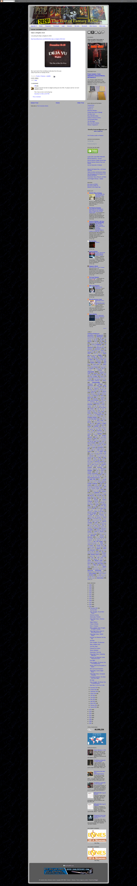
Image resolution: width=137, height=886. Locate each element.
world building (92, 573)
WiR (100, 567)
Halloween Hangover (102, 427)
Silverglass (99, 517)
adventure (90, 349)
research (96, 502)
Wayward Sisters (91, 562)
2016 (90, 604)
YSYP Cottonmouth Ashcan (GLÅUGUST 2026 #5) (99, 316)
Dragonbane (104, 400)
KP (88, 450)
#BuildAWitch (91, 335)
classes (102, 376)
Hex (105, 430)
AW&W (104, 353)
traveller (91, 545)
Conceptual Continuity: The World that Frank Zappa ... (97, 677)
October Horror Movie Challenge (95, 112)
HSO (89, 435)
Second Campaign (92, 512)
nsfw (90, 482)
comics (104, 380)
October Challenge (92, 483)
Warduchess (102, 559)
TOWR (101, 544)
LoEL (97, 454)
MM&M (102, 465)
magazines (90, 457)
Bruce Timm (103, 365)
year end (93, 576)
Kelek (94, 447)
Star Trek (104, 524)
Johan (104, 444)
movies (89, 472)
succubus (89, 526)
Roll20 (92, 505)
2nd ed (89, 341)
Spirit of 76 (90, 524)
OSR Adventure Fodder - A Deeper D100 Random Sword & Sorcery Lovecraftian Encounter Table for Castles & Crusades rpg (97, 227)
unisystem (92, 550)
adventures (98, 349)
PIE (96, 494)
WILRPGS (96, 567)
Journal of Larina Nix (94, 445)
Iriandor (103, 441)
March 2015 (93, 703)
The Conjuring (90, 538)
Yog (88, 578)
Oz (91, 492)
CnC (90, 379)
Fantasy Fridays (97, 413)
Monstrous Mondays (92, 110)
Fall (98, 411)
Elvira (103, 408)
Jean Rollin (90, 444)
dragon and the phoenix (93, 400)
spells (96, 522)
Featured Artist (91, 105)
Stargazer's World (93, 266)
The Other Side (90, 141)
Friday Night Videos (95, 419)
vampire (104, 553)
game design (100, 420)
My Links (77, 26)
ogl (101, 483)
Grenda (89, 426)
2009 (90, 719)
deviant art (93, 394)
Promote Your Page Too (92, 143)
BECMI (95, 358)
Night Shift (92, 479)
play (105, 494)
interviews (104, 439)
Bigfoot (91, 359)
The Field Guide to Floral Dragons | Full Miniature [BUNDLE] (97, 174)
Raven (89, 499)
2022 (90, 592)
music (102, 472)
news (103, 476)
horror (100, 434)
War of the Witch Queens (93, 123)
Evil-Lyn (94, 411)
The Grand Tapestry (94, 277)
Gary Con (104, 421)
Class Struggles (93, 376)
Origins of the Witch (95, 489)
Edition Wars (101, 406)
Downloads (56, 26)
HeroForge (99, 430)
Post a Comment (37, 96)
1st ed (95, 339)
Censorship (90, 370)
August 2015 (93, 693)
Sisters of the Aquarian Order (95, 518)
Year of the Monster (101, 576)
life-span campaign (98, 453)
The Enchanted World (92, 119)
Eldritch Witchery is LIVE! (100, 750)
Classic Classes (103, 377)
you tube (93, 578)
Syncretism (90, 532)
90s (88, 344)
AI (89, 350)
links (90, 454)
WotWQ (91, 575)
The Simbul (97, 540)
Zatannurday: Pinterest (95, 617)
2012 (90, 713)
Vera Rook (98, 556)
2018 (90, 600)
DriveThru (90, 404)
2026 (90, 585)
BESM (101, 358)
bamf (95, 355)
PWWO (89, 498)
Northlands (104, 480)
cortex (97, 385)
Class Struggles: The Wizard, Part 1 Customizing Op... (98, 683)
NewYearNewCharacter (94, 477)
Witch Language (96, 568)
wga (94, 563)
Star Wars (92, 640)
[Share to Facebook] (36, 78)
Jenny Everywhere (97, 444)
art (96, 352)
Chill (93, 374)
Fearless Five (92, 414)
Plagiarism (101, 494)
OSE (102, 489)
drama (103, 403)
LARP (96, 451)
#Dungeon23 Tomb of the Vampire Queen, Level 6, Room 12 (100, 816)
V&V (103, 551)
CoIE (104, 379)
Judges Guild (102, 445)
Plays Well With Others (93, 116)
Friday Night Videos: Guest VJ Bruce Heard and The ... (97, 632)
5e (105, 341)
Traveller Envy (100, 545)
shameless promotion (99, 515)
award (91, 355)
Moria (97, 470)
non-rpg (104, 479)
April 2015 (92, 701)
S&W (93, 508)
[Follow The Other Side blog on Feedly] (93, 152)
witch (104, 567)
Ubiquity (98, 548)
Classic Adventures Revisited (93, 377)
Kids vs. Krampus (94, 626)
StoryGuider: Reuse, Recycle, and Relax (97, 177)
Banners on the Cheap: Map (94, 187)
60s (91, 343)
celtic (102, 368)
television (90, 537)
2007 (90, 723)
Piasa (93, 494)
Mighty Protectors (95, 464)
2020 (90, 596)
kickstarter (100, 447)
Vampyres (91, 556)
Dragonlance (92, 401)
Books (41, 26)
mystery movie (103, 473)
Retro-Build (102, 502)
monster (90, 467)
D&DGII (100, 386)
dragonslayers (96, 403)
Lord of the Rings (103, 454)
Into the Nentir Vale (94, 441)
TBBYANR (92, 535)
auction (99, 353)
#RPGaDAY (100, 336)
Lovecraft (91, 456)
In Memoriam (101, 438)
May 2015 (92, 699)
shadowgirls (90, 515)
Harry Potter (98, 429)
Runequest (100, 507)
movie (102, 470)
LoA (94, 454)
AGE (105, 349)
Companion (90, 384)
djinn (90, 395)
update (100, 550)
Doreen (97, 397)
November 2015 (94, 687)
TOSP (97, 544)
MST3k (97, 472)
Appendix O (34, 26)
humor (96, 435)
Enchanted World (91, 410)
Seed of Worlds (93, 314)
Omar (96, 485)
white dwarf (100, 563)
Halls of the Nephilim (94, 285)
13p (100, 338)
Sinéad (104, 517)
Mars (98, 460)
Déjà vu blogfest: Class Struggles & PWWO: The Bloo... (97, 628)
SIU (104, 518)
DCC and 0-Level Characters (96, 668)
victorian (104, 556)
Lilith (105, 453)
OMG (100, 485)
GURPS (89, 427)
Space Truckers (95, 521)
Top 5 (93, 544)
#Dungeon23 (99, 335)
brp (98, 365)
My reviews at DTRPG (93, 184)
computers (100, 384)
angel (98, 350)
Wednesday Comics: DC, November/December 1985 (100, 302)
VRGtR (89, 559)
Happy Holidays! (94, 622)
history (103, 432)
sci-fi (101, 510)
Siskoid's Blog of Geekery (95, 193)
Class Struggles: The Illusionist (97, 642)
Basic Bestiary (91, 356)
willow (89, 567)
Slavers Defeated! (94, 650)
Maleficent (89, 460)
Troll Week (99, 547)
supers (91, 529)
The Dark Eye (99, 538)
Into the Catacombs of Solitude (95, 165)
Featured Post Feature (95, 648)
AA (105, 344)
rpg (96, 505)
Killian (93, 448)
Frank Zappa (102, 417)
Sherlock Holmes (91, 517)
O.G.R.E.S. (95, 482)
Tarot (101, 534)
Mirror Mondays (93, 465)
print (103, 495)
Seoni (100, 512)
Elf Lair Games (102, 407)
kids (88, 448)
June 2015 (92, 697)
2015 (90, 606)
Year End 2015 (93, 610)
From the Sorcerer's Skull (95, 299)
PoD (98, 495)
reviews (104, 504)
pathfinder (96, 492)
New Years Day (96, 476)
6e (94, 343)
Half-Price (94, 427)
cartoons (97, 368)
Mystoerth (84, 26)
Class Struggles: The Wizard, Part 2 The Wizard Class (98, 663)
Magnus (95, 458)
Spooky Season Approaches (98, 288)
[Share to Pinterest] (37, 78)
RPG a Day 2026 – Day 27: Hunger (97, 267)
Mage (95, 457)
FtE (93, 420)
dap (103, 388)
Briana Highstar (93, 365)
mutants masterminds (93, 473)
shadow (104, 512)
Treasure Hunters (91, 547)
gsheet (103, 426)
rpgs (95, 507)
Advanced (90, 347)
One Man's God (91, 114)
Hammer (91, 429)
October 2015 (93, 689)
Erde (103, 410)
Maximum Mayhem (99, 461)
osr (88, 491)
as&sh (89, 353)
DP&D (89, 398)
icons (91, 438)
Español (89, 411)
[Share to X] (34, 78)
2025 (90, 587)
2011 (90, 715)
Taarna (95, 532)
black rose (103, 359)
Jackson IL (101, 443)
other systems (102, 491)
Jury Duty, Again (94, 646)
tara (96, 534)
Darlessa (96, 389)
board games (96, 364)
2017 (90, 602)
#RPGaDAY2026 (91, 338)
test (96, 537)
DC (99, 391)
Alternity (93, 350)
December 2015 (94, 608)
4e (100, 341)
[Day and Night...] (93, 278)
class (105, 374)
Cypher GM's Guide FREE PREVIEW (96, 156)
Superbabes (90, 528)
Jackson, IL (90, 108)
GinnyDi (92, 425)
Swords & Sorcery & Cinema (94, 117)
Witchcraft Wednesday (94, 570)
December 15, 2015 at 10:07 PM (41, 93)
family (102, 411)
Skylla (89, 519)
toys (105, 544)
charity (89, 373)
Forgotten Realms (92, 417)
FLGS (99, 416)
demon (104, 391)
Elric (98, 408)
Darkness (97, 242)
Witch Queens (93, 26)
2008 (90, 721)
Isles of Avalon (91, 443)
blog (105, 361)
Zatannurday (100, 578)
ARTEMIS (103, 352)
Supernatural (103, 528)
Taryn (105, 534)
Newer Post (34, 103)
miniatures (103, 464)
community (96, 382)
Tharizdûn (101, 537)
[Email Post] (54, 76)
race (104, 498)
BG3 (105, 358)
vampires (104, 554)
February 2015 (93, 705)
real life (96, 501)
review (97, 504)
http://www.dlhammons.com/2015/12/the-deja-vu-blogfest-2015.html (48, 39)
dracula (95, 398)
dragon (102, 398)
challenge (100, 370)
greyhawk (96, 426)
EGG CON (95, 407)
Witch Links (102, 26)
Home (58, 103)
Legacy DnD (102, 451)
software (100, 519)
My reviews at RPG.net (93, 185)
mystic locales (92, 474)
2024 (90, 589)
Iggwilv (95, 438)
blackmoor (92, 361)
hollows (89, 434)
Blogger (96, 880)
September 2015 (94, 691)
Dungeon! (89, 406)
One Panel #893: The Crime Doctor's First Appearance (99, 195)
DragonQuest (101, 401)
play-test (92, 495)
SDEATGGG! (90, 511)
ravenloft (96, 499)
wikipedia (103, 565)
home (95, 434)
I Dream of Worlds (94, 624)
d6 (90, 388)
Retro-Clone (90, 504)
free (88, 419)
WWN (100, 575)
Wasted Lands (99, 560)
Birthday (97, 359)
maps (94, 460)
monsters (99, 467)
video (92, 557)
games (89, 422)
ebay (95, 406)
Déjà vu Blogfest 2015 (95, 644)
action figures (96, 345)
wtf (97, 575)
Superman (96, 528)
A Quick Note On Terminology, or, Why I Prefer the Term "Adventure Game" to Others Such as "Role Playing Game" (96, 211)
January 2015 (93, 707)
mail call (101, 458)
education (89, 407)
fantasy (89, 413)
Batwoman (90, 358)
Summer (94, 526)
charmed (95, 373)
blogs (36, 80)
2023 (90, 591)
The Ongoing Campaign (95, 207)
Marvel (103, 460)
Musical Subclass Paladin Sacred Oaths (97, 160)
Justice (89, 447)
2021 (90, 594)
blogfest (93, 362)
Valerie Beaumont (91, 553)
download (103, 397)
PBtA (104, 492)
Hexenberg (98, 432)
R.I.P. (100, 498)
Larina (89, 451)
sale (97, 508)
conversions (90, 385)
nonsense (91, 480)
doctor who (90, 397)
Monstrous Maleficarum (92, 468)
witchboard (103, 568)
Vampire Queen (95, 554)
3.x (95, 341)
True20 (104, 547)
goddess (97, 425)
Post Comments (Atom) (42, 106)
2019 (90, 598)
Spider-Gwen (102, 522)
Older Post (80, 103)
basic (100, 355)
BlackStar (98, 361)
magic (99, 457)
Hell (93, 430)
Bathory (101, 356)
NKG (100, 479)
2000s (102, 339)
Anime (102, 350)
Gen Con (92, 423)
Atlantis (94, 353)
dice (99, 394)
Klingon (103, 448)
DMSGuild (95, 395)
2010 (90, 717)
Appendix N (90, 352)
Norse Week (97, 480)
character (91, 372)
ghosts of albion (101, 423)
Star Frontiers (96, 524)
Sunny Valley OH (101, 526)
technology (102, 535)
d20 (105, 386)
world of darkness (102, 573)
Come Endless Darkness (93, 380)
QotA (95, 498)
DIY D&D (92, 680)
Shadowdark (101, 514)
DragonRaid (90, 403)
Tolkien (89, 544)
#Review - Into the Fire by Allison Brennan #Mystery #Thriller (100, 254)
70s (97, 343)
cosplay (104, 385)
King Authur (98, 448)
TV (94, 548)
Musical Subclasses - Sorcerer (95, 158)
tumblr (91, 548)
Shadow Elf (92, 514)
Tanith (92, 534)
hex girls (91, 432)
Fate (105, 413)
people (89, 494)
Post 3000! (92, 660)
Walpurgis (95, 559)
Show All (104, 328)
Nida (105, 477)
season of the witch (99, 511)
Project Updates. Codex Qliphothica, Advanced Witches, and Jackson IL (96, 75)
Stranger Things (101, 525)
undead (104, 548)
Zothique (89, 579)
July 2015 (92, 695)
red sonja (89, 502)
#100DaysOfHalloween (93, 333)
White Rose (90, 565)
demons (92, 392)
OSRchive (95, 491)
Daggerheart (96, 388)
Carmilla (91, 368)
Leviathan (92, 453)
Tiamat (101, 543)
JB (35, 85)
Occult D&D (101, 482)
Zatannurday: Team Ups (95, 652)
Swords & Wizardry (99, 531)
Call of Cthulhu (94, 367)
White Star (96, 565)
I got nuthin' (103, 437)
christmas (98, 374)
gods (103, 425)
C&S (88, 367)
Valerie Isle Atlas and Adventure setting (97, 172)
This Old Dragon (91, 121)
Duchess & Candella (100, 404)
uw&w (97, 551)
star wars (92, 525)
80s (102, 343)
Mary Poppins (90, 461)
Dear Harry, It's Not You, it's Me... (97, 685)
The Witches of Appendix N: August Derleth (100, 761)
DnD (102, 395)
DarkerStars (90, 389)
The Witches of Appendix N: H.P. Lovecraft (100, 783)
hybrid (97, 437)
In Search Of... (91, 107)
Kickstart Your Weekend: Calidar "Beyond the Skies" (97, 658)
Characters (48, 26)
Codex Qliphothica (97, 379)
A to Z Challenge (96, 344)
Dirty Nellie (104, 394)
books (104, 364)
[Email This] (31, 78)
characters (101, 372)
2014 (90, 709)
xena (88, 576)
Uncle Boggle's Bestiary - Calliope (95, 178)
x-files (104, 575)
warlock (89, 560)
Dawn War (93, 391)
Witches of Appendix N (93, 124)
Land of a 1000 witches (97, 450)
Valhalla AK (98, 553)
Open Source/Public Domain (96, 486)
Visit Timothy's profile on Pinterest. (96, 135)
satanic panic (103, 508)
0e (96, 338)
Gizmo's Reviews (93, 251)
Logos (63, 26)
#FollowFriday (91, 336)
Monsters (69, 26)
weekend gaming (99, 562)
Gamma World (97, 421)
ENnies (99, 410)
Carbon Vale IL (103, 367)
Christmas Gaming (94, 615)
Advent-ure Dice (100, 347)
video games (100, 557)
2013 (90, 711)
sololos (86, 880)
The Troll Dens (92, 241)
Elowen (92, 408)
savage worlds (93, 510)
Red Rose (103, 501)
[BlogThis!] (33, 78)
